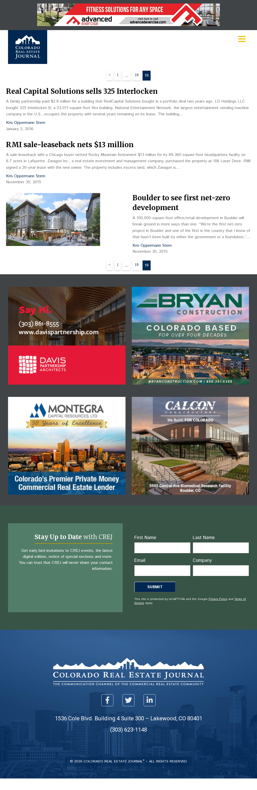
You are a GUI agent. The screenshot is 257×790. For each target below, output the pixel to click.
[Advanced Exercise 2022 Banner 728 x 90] (128, 25)
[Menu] (241, 38)
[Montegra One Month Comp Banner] (66, 498)
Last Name (204, 538)
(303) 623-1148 (128, 730)
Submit (155, 587)
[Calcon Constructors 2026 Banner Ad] (190, 498)
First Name (145, 538)
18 (137, 75)
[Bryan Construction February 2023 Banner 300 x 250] (190, 388)
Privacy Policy (218, 599)
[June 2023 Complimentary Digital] (66, 388)
